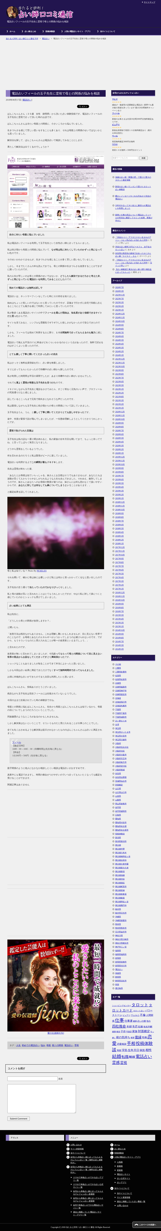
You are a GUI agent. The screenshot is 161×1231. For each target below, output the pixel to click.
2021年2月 (119, 404)
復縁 (138, 1037)
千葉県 (118, 709)
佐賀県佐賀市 (121, 679)
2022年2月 (119, 393)
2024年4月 (119, 344)
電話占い (27, 100)
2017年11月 (120, 551)
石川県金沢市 (121, 932)
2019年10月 (120, 464)
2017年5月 (119, 574)
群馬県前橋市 (121, 962)
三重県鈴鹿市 (121, 672)
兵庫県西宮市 (121, 694)
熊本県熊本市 (121, 928)
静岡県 (118, 977)
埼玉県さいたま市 (122, 732)
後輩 (132, 1038)
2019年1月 (119, 498)
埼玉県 (118, 728)
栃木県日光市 (121, 913)
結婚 (116, 1056)
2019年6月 (119, 479)
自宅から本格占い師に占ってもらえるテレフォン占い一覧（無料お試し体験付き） (86, 1160)
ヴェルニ (135, 1015)
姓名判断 (148, 1026)
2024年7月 (119, 333)
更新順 (120, 1170)
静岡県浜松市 (121, 981)
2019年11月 (120, 461)
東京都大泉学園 (121, 864)
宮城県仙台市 (121, 781)
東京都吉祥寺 (121, 860)
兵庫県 (118, 683)
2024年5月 (119, 340)
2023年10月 (120, 366)
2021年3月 (119, 400)
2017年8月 (119, 562)
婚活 (118, 1032)
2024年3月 (119, 348)
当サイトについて (107, 31)
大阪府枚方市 (121, 762)
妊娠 (140, 1026)
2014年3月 (119, 649)
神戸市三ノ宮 (121, 947)
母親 (48, 1045)
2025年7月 (119, 299)
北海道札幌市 (121, 706)
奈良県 (118, 773)
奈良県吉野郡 (121, 777)
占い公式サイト (123, 1178)
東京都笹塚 (120, 890)
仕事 (119, 1020)
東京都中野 (120, 849)
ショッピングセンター (121, 1005)
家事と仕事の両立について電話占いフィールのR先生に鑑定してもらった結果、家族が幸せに (133, 218)
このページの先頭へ (147, 1225)
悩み (43, 1045)
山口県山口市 (121, 792)
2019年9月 (119, 468)
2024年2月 (119, 351)
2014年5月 (119, 645)
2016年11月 (120, 596)
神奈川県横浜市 (121, 943)
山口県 (118, 789)
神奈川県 (119, 935)
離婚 (132, 1056)
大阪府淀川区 (121, 766)
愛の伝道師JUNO (55, 1033)
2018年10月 (120, 510)
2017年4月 (119, 577)
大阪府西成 (120, 770)
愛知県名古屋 (121, 826)
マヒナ (115, 99)
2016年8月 (119, 608)
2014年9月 (119, 634)
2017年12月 (120, 547)
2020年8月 (119, 427)
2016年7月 (119, 611)
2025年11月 (120, 295)
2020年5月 (119, 438)
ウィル (115, 136)
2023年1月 (119, 389)
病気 (142, 1050)
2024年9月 (119, 325)
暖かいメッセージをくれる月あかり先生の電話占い (133, 197)
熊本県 (118, 924)
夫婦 (129, 1026)
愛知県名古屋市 (121, 830)
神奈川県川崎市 (121, 939)
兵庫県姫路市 (121, 687)
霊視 (76, 1045)
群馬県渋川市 (121, 966)
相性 (148, 1050)
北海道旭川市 (121, 702)
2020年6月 (119, 434)
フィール (16, 742)
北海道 (118, 698)
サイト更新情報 (77, 1149)
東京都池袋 (120, 875)
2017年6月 (119, 570)
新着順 (120, 1166)
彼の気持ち (123, 1037)
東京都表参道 (121, 894)
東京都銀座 (120, 898)
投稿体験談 (50, 31)
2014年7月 (119, 641)
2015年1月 (119, 626)
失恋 (135, 1026)
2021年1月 (119, 408)
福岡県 (118, 951)
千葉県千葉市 (121, 713)
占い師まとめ (30, 31)
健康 (135, 1021)
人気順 (120, 1162)
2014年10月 (120, 630)
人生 (18, 1045)
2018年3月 (119, 536)
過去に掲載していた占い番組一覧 (131, 1201)
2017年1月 (119, 589)
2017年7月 (119, 566)
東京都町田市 (121, 886)
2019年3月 (119, 491)
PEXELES (42, 571)
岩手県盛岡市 (121, 811)
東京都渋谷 (120, 879)
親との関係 (57, 1045)
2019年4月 (119, 487)
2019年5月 (119, 483)
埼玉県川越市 (121, 740)
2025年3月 (119, 302)
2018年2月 (119, 540)
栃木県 (118, 909)
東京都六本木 (121, 853)
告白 (149, 1021)
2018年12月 (120, 502)
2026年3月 (119, 291)
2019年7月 (119, 476)
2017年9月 (119, 559)
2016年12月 (120, 592)
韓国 (117, 984)
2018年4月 (119, 532)
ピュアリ (116, 125)
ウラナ (115, 144)
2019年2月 (119, 495)
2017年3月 (119, 581)
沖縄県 (118, 917)
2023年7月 (119, 378)
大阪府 (118, 743)
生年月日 (133, 1050)
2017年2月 (119, 585)
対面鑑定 (119, 785)
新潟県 (118, 838)
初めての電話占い (30, 1045)
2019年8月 (119, 472)
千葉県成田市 (121, 717)
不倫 (143, 1015)
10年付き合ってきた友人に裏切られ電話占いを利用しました (133, 206)
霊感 (116, 1063)
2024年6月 (119, 336)
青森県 (118, 973)
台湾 (117, 724)
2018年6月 (119, 525)
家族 (135, 1031)
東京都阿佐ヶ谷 (121, 902)
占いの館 (141, 1021)
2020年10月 (120, 419)
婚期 (114, 1032)
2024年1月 (119, 355)
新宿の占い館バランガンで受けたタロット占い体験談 (133, 188)
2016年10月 (120, 600)
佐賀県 (118, 676)
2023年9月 (119, 370)
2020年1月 (119, 453)
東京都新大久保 (121, 868)
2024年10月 (120, 321)
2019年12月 (120, 457)
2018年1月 (119, 544)
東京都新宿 (120, 871)
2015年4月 (119, 619)
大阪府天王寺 (121, 758)
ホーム (12, 31)
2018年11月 (120, 506)
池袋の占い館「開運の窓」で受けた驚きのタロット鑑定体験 (133, 178)
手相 (131, 1043)
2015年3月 (119, 623)
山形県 (118, 796)
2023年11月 (120, 363)
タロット (139, 1004)
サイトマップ (149, 2)
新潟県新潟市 (121, 841)
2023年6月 (119, 382)
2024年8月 (119, 329)
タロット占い (138, 1011)
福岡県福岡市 (121, 954)
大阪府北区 (120, 751)
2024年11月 (120, 317)
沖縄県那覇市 (121, 920)
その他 (118, 664)
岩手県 (118, 807)
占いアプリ (121, 1182)
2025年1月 (119, 310)
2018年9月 (119, 513)
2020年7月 (119, 430)
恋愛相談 (121, 1044)
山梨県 (118, 800)
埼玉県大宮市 (121, 736)
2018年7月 (119, 521)
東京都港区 (120, 883)
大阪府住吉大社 (121, 747)
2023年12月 (120, 359)
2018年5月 (119, 528)
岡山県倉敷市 (121, 804)
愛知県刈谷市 (121, 822)
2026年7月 (119, 287)
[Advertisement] (80, 65)
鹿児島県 (119, 988)
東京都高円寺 (121, 905)
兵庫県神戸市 (121, 691)
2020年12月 (120, 412)
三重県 (118, 668)
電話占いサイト (123, 1174)
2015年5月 (119, 615)
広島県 (118, 815)
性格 (144, 1037)
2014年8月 (119, 638)
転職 (125, 1057)
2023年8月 (119, 374)
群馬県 (118, 958)
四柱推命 (119, 1026)
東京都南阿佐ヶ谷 (122, 856)
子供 (123, 1031)
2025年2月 (119, 306)
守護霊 (129, 1032)
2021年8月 (119, 397)
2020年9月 (119, 423)
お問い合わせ (76, 1145)
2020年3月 (119, 446)
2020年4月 (119, 442)
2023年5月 (119, 385)
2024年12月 (120, 314)
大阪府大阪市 (121, 755)
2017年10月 (120, 555)
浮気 (124, 1050)
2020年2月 (119, 449)
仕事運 (129, 1020)
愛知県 (118, 819)
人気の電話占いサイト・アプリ (77, 31)
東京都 (118, 845)
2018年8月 (119, 517)
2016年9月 (119, 604)
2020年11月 (120, 415)
